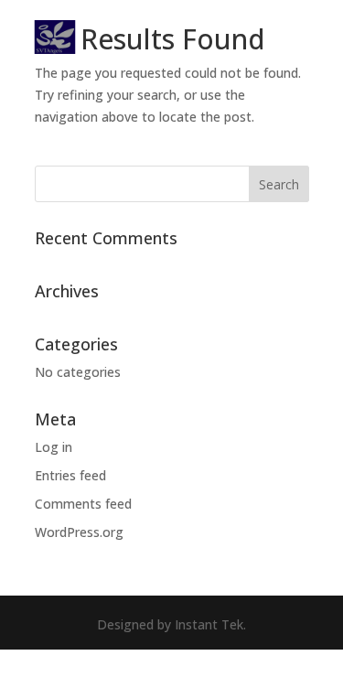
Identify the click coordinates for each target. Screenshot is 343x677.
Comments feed (83, 503)
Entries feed (70, 475)
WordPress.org (79, 532)
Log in (53, 447)
